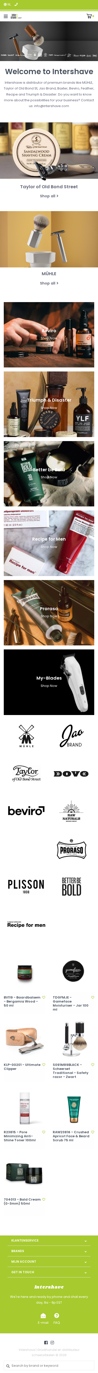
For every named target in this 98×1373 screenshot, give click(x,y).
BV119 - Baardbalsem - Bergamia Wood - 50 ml (22, 1002)
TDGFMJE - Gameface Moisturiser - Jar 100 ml (70, 1004)
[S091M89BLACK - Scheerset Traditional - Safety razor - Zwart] (73, 1039)
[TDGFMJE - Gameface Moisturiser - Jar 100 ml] (73, 971)
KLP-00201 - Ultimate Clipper (22, 1067)
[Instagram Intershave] (52, 1343)
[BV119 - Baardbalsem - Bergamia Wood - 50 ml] (24, 971)
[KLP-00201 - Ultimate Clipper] (24, 1039)
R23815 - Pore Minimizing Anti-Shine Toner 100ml (20, 1136)
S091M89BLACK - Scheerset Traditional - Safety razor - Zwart (70, 1071)
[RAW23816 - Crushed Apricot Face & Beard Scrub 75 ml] (73, 1106)
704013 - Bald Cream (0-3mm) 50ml (22, 1202)
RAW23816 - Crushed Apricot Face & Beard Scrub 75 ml (71, 1136)
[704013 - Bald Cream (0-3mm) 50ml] (24, 1173)
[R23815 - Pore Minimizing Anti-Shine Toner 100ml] (24, 1106)
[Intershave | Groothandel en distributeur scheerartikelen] (16, 16)
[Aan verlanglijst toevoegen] (43, 997)
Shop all (47, 196)
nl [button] (9, 4)
